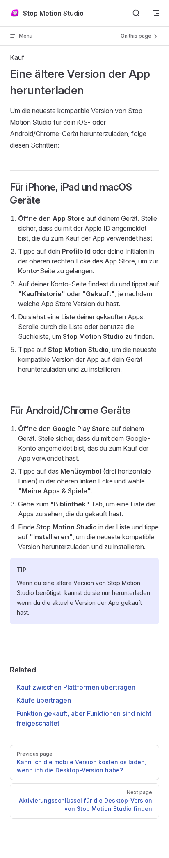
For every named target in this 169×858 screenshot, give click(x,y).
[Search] (136, 13)
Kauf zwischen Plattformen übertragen (75, 687)
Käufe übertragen (43, 700)
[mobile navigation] (156, 13)
